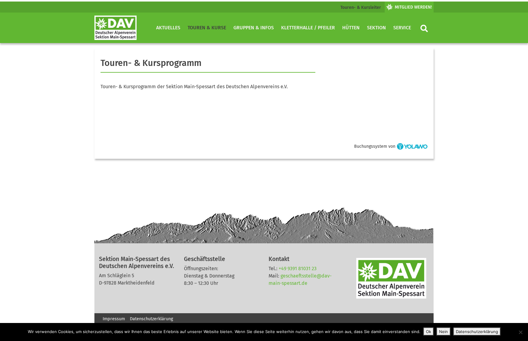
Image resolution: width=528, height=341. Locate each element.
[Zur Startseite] (115, 28)
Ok (428, 331)
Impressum (114, 318)
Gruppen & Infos (253, 28)
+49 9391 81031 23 (298, 268)
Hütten (351, 28)
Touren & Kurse (207, 28)
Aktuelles (168, 28)
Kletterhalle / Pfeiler (308, 28)
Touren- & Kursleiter (360, 7)
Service (402, 28)
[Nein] (520, 332)
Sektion (376, 28)
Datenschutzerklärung (151, 318)
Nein (443, 331)
